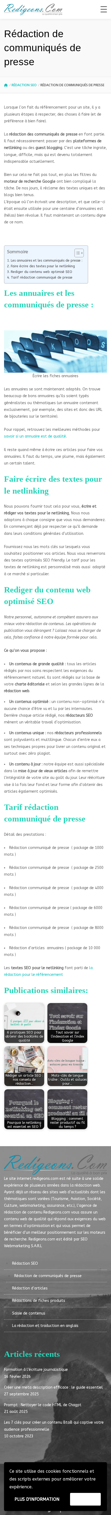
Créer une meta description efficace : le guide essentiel (53, 1387)
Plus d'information (37, 1499)
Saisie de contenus (28, 1313)
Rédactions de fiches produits (38, 1300)
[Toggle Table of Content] (76, 253)
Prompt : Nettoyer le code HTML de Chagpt (42, 1405)
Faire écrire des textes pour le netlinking (43, 266)
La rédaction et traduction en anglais (45, 1325)
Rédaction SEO (24, 85)
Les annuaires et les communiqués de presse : (46, 260)
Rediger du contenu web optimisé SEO (41, 272)
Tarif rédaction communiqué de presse (41, 277)
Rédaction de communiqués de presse (48, 1276)
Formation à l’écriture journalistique (36, 1369)
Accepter (85, 1499)
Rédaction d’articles (30, 1288)
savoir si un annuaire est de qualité (35, 436)
